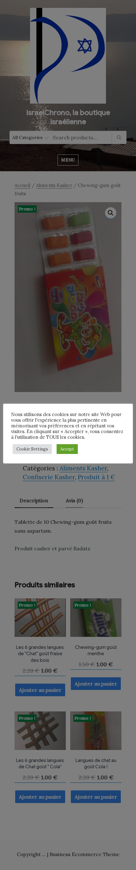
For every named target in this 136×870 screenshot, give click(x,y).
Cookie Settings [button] (32, 449)
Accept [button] (67, 449)
